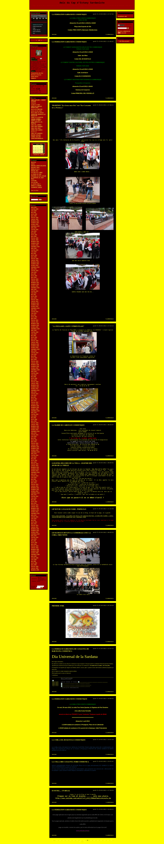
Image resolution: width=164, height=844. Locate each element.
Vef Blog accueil (124, 41)
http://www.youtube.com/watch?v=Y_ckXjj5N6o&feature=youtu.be (83, 798)
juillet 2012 (34, 496)
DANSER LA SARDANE (36, 185)
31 (63, 840)
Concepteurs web (122, 16)
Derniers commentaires (124, 31)
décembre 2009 (35, 549)
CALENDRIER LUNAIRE (36, 187)
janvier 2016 (34, 424)
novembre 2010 (35, 530)
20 (37, 150)
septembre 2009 (35, 554)
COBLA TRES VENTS (36, 128)
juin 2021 (33, 313)
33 (70, 840)
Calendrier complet (38, 154)
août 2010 (33, 535)
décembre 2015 (35, 426)
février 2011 (34, 525)
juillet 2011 (34, 516)
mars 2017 (33, 400)
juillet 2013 (34, 475)
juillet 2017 (34, 393)
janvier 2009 (34, 568)
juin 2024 (33, 251)
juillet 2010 (34, 537)
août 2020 (33, 330)
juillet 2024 (34, 250)
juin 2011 (33, 518)
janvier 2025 (34, 239)
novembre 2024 (35, 243)
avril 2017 (34, 398)
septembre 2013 (35, 472)
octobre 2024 (34, 244)
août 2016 (33, 412)
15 (40, 149)
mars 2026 (33, 215)
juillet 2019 (34, 352)
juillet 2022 (34, 291)
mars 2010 (33, 544)
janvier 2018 (34, 383)
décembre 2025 (35, 220)
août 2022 (33, 289)
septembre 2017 (35, 390)
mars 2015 (33, 441)
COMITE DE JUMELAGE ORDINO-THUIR (36, 107)
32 (67, 840)
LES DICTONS (34, 182)
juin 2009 (33, 559)
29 (56, 840)
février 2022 (34, 299)
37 (84, 840)
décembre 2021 (35, 303)
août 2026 (33, 207)
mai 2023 (33, 274)
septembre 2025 (35, 226)
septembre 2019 (35, 349)
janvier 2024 (34, 260)
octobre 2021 (34, 306)
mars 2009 (33, 564)
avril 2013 (34, 480)
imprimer (54, 34)
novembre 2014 (35, 448)
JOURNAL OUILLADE (36, 136)
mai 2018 (33, 376)
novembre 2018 (35, 366)
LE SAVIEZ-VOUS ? (36, 184)
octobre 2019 (34, 347)
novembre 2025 (35, 222)
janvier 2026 (34, 219)
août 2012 (33, 494)
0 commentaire (110, 34)
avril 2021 (34, 316)
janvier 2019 (34, 362)
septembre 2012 (35, 492)
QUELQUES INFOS (35, 167)
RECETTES (33, 162)
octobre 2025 (34, 224)
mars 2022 (33, 297)
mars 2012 (33, 503)
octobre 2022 (34, 285)
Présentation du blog (37, 73)
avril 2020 (34, 337)
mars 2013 (33, 482)
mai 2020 (33, 335)
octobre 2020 (34, 327)
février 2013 (34, 484)
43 (104, 840)
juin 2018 (33, 374)
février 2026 (34, 217)
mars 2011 (33, 523)
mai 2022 (33, 294)
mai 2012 (33, 499)
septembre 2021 (35, 308)
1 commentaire (110, 501)
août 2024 (33, 248)
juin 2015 (33, 436)
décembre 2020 (35, 323)
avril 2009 (34, 563)
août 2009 (33, 556)
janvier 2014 (34, 465)
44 (108, 840)
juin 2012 (33, 498)
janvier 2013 (34, 486)
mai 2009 (33, 561)
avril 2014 (34, 460)
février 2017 (34, 402)
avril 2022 (34, 296)
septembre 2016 (35, 410)
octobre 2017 (34, 388)
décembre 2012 (35, 487)
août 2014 (33, 453)
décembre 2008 (35, 569)
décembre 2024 (35, 241)
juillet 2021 (34, 311)
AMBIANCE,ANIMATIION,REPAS (38, 165)
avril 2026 (34, 214)
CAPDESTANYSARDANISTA (37, 138)
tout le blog (34, 190)
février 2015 (34, 443)
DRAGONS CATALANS (36, 135)
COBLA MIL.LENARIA (36, 124)
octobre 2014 (34, 450)
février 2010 (34, 545)
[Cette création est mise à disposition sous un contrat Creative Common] (121, 25)
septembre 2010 (35, 534)
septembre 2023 (35, 267)
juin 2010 (33, 539)
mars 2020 (33, 339)
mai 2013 (33, 479)
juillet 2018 (34, 373)
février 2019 (34, 361)
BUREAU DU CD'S (35, 169)
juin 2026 (33, 210)
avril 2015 (34, 439)
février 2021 (34, 320)
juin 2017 (33, 395)
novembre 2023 (35, 263)
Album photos (34, 76)
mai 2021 (33, 315)
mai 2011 (33, 520)
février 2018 (34, 381)
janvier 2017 (34, 404)
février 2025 (34, 238)
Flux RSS (123, 32)
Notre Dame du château (37, 112)
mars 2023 (33, 277)
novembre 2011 (35, 510)
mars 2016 (33, 421)
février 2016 (34, 422)
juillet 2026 (34, 209)
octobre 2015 (34, 429)
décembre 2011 (35, 508)
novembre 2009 (35, 551)
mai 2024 (33, 253)
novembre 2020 (35, 325)
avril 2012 (34, 501)
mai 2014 (33, 458)
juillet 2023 (34, 270)
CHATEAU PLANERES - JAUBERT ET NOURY (36, 119)
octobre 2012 (34, 491)
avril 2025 (34, 234)
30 (60, 840)
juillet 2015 (34, 434)
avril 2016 (34, 419)
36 (80, 840)
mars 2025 (33, 236)
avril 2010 (34, 542)
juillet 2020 (34, 332)
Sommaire (33, 78)
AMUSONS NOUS (34, 170)
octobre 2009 (34, 552)
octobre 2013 (34, 470)
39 (91, 840)
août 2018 (33, 371)
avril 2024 (34, 255)
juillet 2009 (34, 557)
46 (80, 841)
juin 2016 (33, 415)
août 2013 (33, 474)
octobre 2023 (34, 265)
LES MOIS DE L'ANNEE (36, 172)
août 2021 (33, 309)
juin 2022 (33, 292)
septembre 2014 (35, 451)
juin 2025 (33, 231)
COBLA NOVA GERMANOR (36, 126)
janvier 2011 (34, 527)
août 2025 (33, 227)
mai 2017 (33, 397)
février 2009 (34, 566)
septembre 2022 (35, 287)
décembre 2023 (35, 262)
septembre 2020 (35, 328)
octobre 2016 (34, 409)
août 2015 (33, 433)
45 (111, 840)
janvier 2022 (34, 301)
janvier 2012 (34, 506)
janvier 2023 (34, 280)
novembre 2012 (35, 489)
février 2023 (34, 279)
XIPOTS (33, 164)
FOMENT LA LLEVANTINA (37, 117)
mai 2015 (33, 438)
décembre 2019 (35, 344)
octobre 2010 (34, 532)
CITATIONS (33, 180)
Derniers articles (36, 74)
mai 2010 (33, 540)
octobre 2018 (34, 368)
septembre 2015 (35, 431)
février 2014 (34, 463)
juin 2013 (33, 477)
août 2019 (33, 350)
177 (85, 841)
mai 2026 (33, 212)
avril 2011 (34, 522)
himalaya (33, 102)
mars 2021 (33, 318)
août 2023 (33, 268)
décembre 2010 (35, 528)
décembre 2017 (35, 385)
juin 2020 (33, 333)
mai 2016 (33, 417)
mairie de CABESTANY (36, 109)
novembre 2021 (35, 304)
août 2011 (33, 515)
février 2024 (34, 258)
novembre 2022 (35, 284)
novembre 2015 (35, 427)
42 (101, 840)
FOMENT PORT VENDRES (36, 130)
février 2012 (34, 504)
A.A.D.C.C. (34, 131)
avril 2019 (34, 357)
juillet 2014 (34, 455)
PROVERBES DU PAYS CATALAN (38, 176)
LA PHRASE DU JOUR (36, 174)
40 (94, 840)
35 (77, 840)
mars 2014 (33, 462)
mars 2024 (33, 256)
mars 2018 (33, 380)
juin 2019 (33, 354)
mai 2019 (33, 356)
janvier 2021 (34, 321)
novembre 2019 (35, 345)
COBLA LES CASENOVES (36, 133)
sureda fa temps (35, 104)
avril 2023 (34, 275)
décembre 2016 (35, 405)
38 (39, 40)
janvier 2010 (34, 547)
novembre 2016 (35, 407)
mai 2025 (33, 232)
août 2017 (33, 392)
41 (97, 840)
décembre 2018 (35, 364)
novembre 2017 (35, 386)
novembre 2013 (35, 469)
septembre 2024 (35, 246)
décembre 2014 (35, 446)
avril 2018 (34, 378)
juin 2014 (33, 457)
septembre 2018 (35, 369)
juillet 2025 (34, 229)
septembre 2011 (35, 513)
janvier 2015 (34, 445)
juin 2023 (33, 272)
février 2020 (34, 340)
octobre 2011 (34, 511)
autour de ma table (36, 111)
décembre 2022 (35, 282)
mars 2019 (33, 359)
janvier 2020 (34, 342)
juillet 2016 (34, 414)
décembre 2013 (35, 467)
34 (73, 840)
